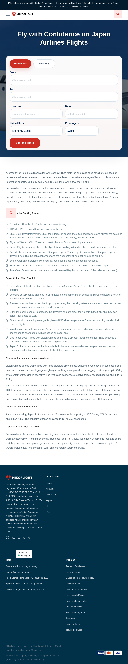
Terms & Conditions (75, 566)
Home (49, 483)
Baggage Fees (73, 624)
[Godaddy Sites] (7, 538)
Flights (49, 500)
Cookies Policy (73, 583)
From (13, 72)
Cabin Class (17, 123)
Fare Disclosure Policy (77, 601)
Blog (48, 506)
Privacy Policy (73, 572)
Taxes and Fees (74, 618)
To (11, 89)
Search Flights (25, 142)
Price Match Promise (76, 595)
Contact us (51, 494)
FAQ (48, 512)
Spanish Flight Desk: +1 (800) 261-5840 (25, 583)
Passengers (72, 123)
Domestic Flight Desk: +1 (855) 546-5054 (26, 589)
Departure (16, 106)
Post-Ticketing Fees (76, 612)
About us (50, 489)
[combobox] (64, 80)
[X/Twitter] (24, 538)
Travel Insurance (74, 630)
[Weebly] (13, 538)
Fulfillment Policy (74, 606)
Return (69, 106)
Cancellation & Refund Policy (80, 578)
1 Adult (72, 130)
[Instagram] (29, 538)
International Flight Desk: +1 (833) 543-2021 (27, 578)
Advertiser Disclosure (76, 589)
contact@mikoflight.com (18, 572)
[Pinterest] (19, 538)
